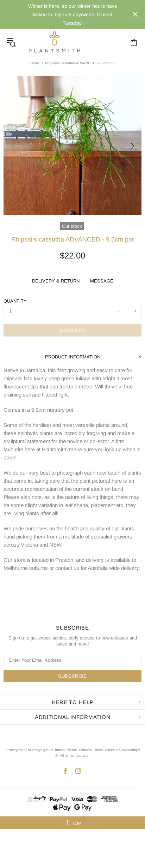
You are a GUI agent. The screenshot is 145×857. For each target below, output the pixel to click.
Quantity (15, 301)
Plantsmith (54, 42)
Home (35, 63)
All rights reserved (74, 755)
